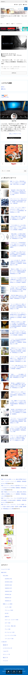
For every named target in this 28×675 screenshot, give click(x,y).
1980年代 (8, 591)
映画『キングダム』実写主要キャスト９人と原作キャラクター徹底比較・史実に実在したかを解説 (18, 183)
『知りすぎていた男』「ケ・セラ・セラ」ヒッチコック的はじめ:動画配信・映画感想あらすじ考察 (14, 61)
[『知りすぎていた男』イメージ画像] (14, 43)
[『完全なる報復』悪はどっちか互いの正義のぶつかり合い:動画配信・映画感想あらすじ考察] (5, 219)
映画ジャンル (7, 604)
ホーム (3, 23)
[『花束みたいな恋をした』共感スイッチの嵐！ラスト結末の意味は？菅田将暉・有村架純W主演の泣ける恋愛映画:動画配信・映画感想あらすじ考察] (5, 324)
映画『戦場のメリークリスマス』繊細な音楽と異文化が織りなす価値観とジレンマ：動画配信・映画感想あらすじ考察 (13, 494)
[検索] (26, 1)
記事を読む (14, 72)
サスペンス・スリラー (7, 55)
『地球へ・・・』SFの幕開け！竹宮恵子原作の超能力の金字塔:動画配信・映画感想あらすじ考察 (18, 376)
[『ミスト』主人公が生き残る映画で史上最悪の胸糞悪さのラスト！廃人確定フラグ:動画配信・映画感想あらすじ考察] (5, 342)
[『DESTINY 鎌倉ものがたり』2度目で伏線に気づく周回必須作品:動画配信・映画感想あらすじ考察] (5, 298)
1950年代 (3, 56)
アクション (19, 55)
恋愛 (7, 616)
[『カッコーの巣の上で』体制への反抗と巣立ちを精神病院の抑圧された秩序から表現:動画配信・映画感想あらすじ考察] (5, 307)
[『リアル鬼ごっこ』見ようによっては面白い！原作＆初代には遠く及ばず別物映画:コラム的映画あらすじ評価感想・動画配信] (5, 254)
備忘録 (5, 645)
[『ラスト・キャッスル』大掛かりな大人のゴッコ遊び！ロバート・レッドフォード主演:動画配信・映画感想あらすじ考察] (5, 210)
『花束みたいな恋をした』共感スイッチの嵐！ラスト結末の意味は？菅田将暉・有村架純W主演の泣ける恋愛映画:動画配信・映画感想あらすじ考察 (18, 324)
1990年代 (8, 588)
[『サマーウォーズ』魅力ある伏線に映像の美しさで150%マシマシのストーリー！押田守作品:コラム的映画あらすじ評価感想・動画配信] (5, 280)
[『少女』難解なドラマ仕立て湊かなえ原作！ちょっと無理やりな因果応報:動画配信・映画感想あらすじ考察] (5, 403)
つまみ (5, 651)
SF (6, 613)
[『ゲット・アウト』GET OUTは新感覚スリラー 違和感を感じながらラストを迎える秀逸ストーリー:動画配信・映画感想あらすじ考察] (5, 359)
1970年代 (8, 594)
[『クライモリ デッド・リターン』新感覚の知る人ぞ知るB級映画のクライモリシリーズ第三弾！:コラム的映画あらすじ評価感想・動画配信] (5, 315)
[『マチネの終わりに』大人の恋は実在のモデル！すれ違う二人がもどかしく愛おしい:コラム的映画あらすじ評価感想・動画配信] (5, 228)
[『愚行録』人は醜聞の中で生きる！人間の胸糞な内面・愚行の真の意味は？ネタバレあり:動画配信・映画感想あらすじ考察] (5, 386)
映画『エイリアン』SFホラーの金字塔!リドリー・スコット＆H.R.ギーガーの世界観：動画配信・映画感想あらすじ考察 (14, 487)
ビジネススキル (7, 648)
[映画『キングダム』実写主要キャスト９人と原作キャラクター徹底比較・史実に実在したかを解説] (5, 184)
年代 (14, 23)
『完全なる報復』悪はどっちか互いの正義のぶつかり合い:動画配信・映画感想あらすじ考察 (18, 218)
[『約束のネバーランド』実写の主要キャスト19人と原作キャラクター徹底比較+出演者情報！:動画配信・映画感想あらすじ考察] (5, 351)
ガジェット (6, 654)
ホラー (7, 622)
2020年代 (8, 578)
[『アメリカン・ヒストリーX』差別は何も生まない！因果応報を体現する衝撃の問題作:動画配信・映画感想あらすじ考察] (5, 421)
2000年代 (8, 585)
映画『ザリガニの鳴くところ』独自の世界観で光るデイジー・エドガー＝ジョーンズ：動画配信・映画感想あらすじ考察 (13, 481)
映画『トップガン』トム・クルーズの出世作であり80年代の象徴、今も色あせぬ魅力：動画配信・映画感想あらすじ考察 (14, 500)
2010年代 (8, 582)
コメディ (8, 607)
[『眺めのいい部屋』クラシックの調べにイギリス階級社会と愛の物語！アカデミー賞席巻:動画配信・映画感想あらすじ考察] (5, 272)
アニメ (7, 629)
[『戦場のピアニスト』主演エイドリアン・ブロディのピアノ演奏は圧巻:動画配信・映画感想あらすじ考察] (5, 394)
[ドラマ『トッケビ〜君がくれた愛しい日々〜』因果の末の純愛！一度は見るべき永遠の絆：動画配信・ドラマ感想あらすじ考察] (5, 438)
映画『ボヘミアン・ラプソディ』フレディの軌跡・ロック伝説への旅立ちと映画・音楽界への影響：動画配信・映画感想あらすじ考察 (13, 506)
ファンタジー (9, 638)
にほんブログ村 (5, 97)
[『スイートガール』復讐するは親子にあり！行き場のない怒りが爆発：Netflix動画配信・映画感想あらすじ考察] (5, 430)
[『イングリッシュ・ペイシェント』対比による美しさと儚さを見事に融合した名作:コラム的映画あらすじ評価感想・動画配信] (5, 333)
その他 (4, 641)
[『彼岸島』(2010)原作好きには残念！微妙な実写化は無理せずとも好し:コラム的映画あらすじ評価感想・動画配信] (5, 412)
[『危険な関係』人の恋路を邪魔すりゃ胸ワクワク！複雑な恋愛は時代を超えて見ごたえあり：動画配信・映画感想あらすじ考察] (5, 237)
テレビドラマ (5, 569)
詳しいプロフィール (15, 133)
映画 (9, 23)
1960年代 (8, 597)
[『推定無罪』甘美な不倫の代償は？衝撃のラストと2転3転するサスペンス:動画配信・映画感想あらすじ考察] (5, 193)
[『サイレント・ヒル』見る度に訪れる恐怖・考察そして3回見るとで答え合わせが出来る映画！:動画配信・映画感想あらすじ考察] (5, 289)
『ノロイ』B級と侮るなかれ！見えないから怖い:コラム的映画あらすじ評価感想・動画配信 (18, 367)
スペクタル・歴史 (10, 626)
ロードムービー (9, 632)
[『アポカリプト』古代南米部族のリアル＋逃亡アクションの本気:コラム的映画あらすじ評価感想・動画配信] (5, 245)
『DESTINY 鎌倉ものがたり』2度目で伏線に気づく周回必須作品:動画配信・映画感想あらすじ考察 (18, 297)
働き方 (5, 657)
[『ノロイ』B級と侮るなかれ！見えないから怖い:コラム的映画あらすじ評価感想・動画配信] (5, 368)
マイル (5, 660)
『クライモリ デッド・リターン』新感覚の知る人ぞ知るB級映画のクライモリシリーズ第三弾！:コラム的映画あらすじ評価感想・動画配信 (18, 315)
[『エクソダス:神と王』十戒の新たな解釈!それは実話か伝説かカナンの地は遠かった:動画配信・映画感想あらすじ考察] (5, 263)
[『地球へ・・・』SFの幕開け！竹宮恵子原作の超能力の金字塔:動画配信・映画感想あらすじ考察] (5, 377)
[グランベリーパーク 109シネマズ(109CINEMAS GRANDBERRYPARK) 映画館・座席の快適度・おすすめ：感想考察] (5, 201)
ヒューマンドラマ (10, 635)
